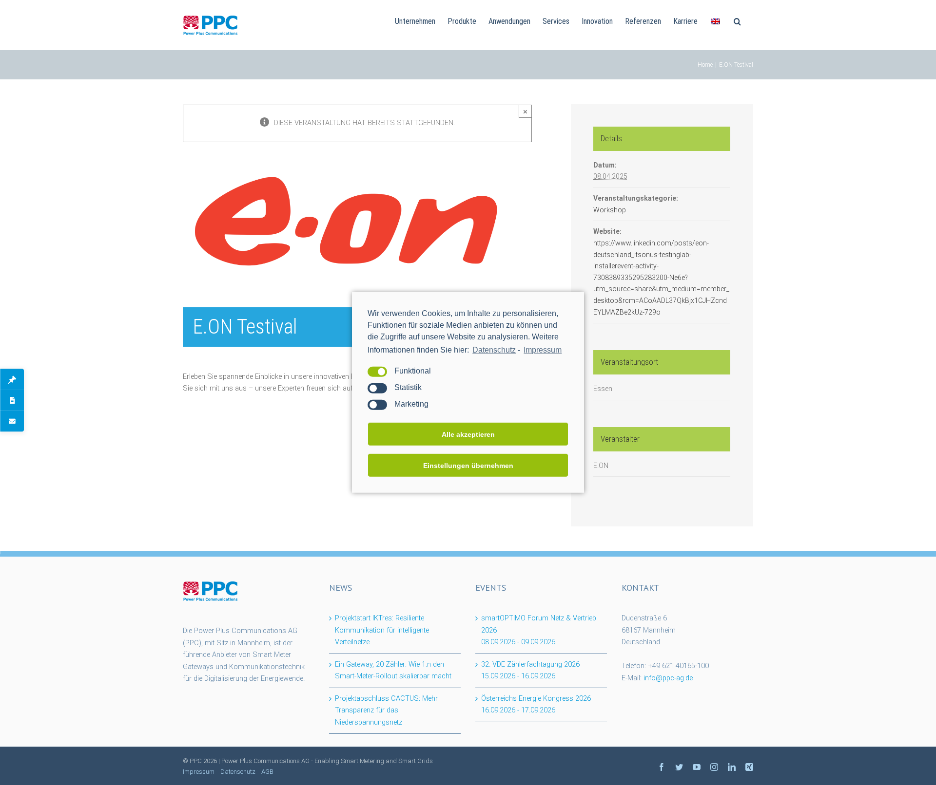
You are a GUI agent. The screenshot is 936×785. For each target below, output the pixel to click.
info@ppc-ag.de (668, 678)
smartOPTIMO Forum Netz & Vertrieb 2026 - (538, 630)
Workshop (609, 210)
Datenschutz (494, 350)
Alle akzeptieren (468, 434)
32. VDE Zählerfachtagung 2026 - (530, 670)
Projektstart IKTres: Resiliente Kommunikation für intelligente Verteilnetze (382, 630)
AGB (267, 771)
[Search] (737, 20)
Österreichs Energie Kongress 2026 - (536, 704)
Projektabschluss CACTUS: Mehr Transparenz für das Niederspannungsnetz (386, 710)
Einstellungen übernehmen (468, 465)
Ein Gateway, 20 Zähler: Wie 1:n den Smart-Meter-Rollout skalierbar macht (393, 670)
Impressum (543, 350)
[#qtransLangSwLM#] (716, 20)
